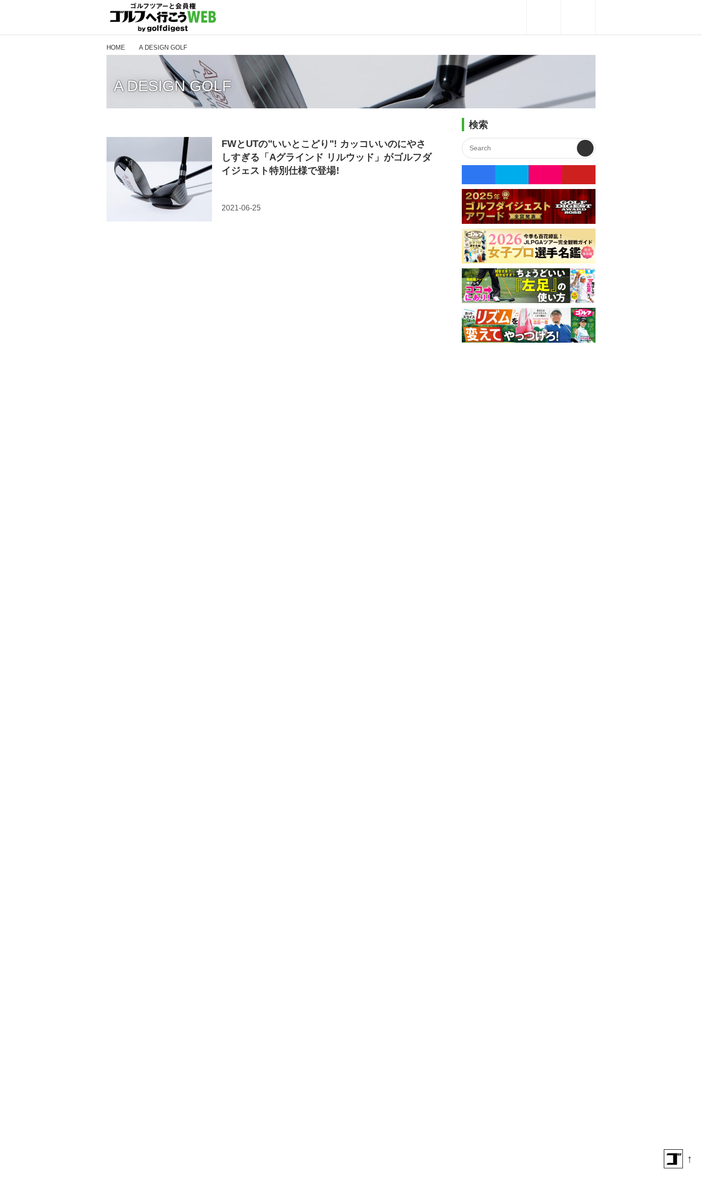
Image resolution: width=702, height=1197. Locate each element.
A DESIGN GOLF (173, 85)
